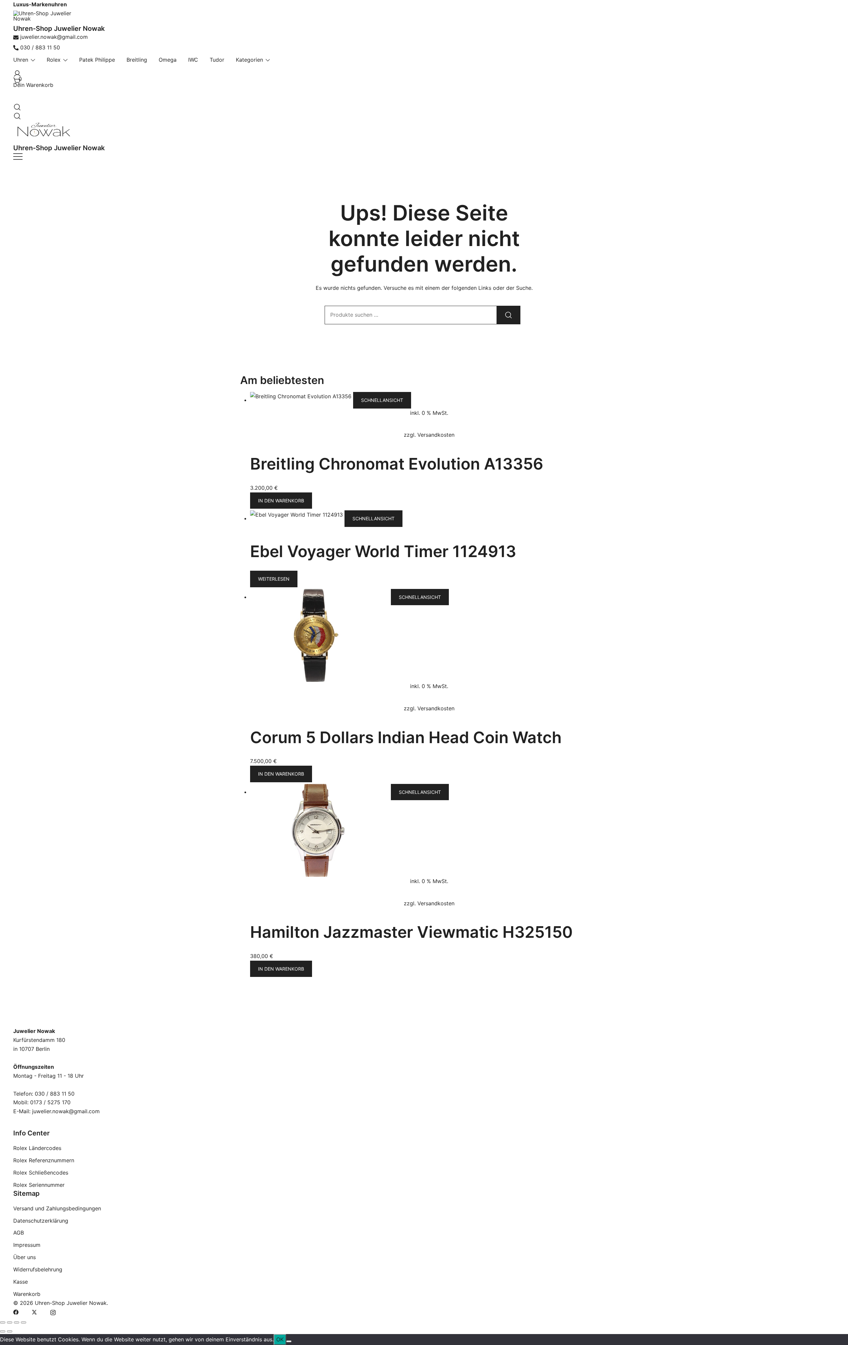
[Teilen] (16, 1322)
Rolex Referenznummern (43, 1160)
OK (280, 1339)
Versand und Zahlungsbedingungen (57, 1208)
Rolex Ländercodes (37, 1148)
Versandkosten (435, 434)
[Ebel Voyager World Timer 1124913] (297, 518)
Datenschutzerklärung (40, 1220)
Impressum (26, 1245)
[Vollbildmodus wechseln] (9, 1322)
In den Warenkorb (281, 500)
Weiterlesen (274, 579)
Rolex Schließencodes (40, 1172)
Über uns (24, 1257)
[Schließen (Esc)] (23, 1322)
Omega (168, 59)
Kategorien (249, 59)
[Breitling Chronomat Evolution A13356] (301, 400)
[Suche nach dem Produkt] (508, 315)
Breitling (137, 59)
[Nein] (289, 1341)
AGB (18, 1232)
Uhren (20, 59)
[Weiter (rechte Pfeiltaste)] (9, 1331)
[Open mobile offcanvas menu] (18, 156)
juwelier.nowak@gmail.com (54, 36)
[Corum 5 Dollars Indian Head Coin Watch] (320, 597)
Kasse (20, 1281)
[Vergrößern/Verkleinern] (2, 1322)
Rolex (54, 59)
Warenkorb (26, 1294)
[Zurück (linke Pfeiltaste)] (2, 1331)
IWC (193, 59)
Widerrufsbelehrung (37, 1269)
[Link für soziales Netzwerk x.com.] (34, 1312)
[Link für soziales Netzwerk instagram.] (53, 1312)
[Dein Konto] (16, 72)
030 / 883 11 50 (40, 47)
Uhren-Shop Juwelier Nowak (59, 28)
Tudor (217, 59)
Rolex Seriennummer (39, 1185)
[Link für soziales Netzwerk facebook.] (16, 1312)
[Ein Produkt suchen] (16, 105)
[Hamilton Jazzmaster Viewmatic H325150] (320, 792)
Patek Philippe (97, 59)
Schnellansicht (382, 400)
